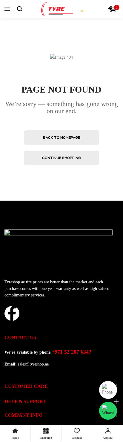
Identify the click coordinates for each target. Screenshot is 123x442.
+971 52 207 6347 (71, 352)
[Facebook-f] (11, 313)
